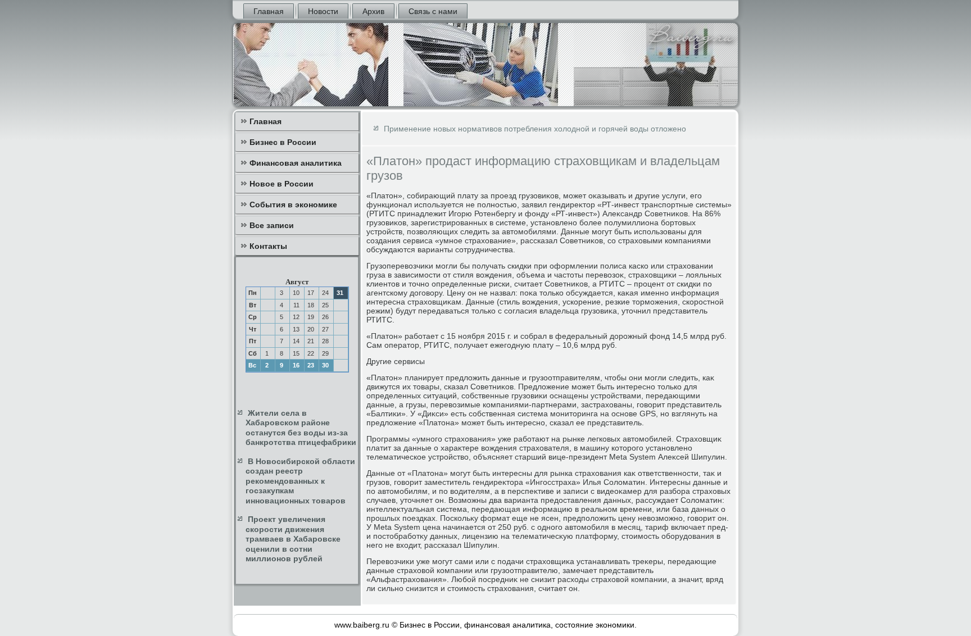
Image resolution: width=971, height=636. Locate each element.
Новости (323, 11)
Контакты (268, 246)
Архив (373, 11)
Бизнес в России (282, 142)
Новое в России (281, 183)
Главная (268, 11)
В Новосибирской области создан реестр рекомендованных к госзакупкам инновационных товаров (300, 481)
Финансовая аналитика (295, 162)
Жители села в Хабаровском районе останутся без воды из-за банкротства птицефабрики (301, 427)
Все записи (271, 225)
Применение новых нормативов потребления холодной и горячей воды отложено (535, 128)
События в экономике (293, 204)
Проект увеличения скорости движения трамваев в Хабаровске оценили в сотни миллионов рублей (293, 539)
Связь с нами (433, 11)
